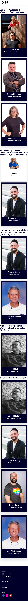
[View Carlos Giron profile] (14, 47)
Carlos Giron (14, 49)
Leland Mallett (14, 369)
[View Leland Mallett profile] (14, 367)
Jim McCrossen (14, 316)
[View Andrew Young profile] (14, 216)
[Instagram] (7, 595)
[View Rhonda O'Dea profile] (14, 136)
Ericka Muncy (14, 173)
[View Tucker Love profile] (14, 503)
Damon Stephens (14, 94)
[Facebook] (3, 595)
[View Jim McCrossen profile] (14, 314)
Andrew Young (14, 218)
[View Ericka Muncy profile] (14, 171)
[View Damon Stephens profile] (14, 92)
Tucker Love (14, 505)
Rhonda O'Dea (14, 138)
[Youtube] (10, 595)
